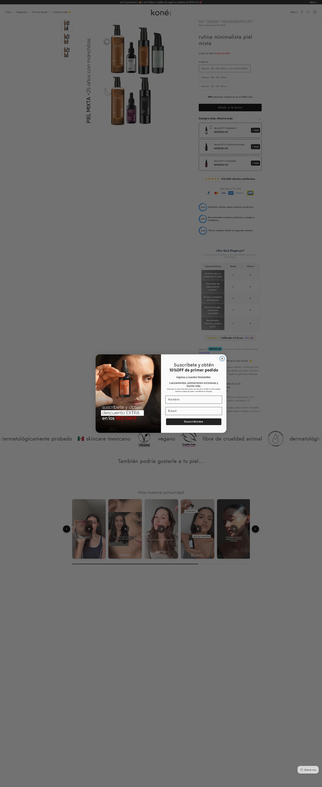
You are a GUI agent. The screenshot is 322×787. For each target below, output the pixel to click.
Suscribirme (193, 421)
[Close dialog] (222, 358)
